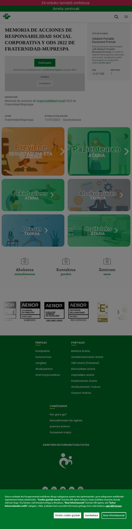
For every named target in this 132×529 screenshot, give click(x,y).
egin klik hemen (114, 506)
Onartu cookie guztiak (67, 515)
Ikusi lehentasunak (114, 515)
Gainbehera (91, 515)
